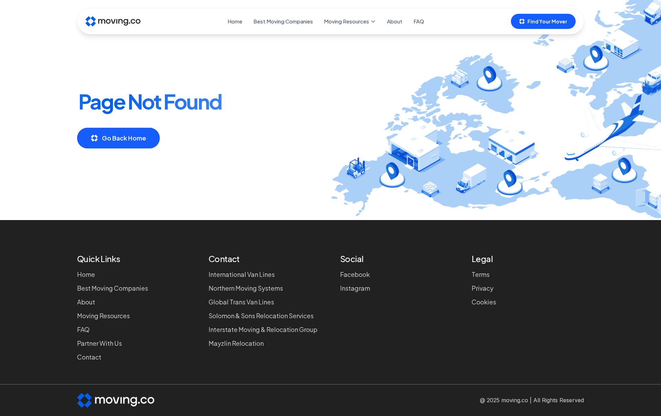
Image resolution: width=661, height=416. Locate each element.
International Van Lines (242, 274)
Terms (481, 274)
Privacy (482, 288)
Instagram (355, 288)
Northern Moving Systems (246, 288)
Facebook (355, 274)
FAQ (418, 21)
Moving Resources (346, 21)
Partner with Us (99, 343)
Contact (89, 357)
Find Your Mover (547, 21)
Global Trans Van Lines (241, 302)
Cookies (484, 302)
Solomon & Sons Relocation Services (261, 316)
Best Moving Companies (283, 21)
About (394, 21)
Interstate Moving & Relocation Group (263, 329)
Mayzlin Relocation (236, 343)
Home (235, 21)
